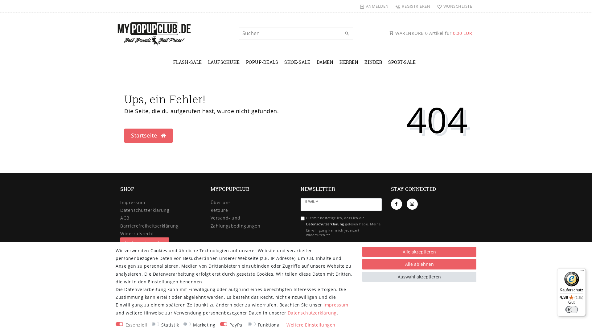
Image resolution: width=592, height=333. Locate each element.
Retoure (219, 210)
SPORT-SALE (402, 62)
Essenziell (136, 325)
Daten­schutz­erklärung (144, 210)
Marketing (204, 325)
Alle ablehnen (419, 264)
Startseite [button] (145, 135)
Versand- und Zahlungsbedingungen (236, 221)
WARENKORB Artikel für (433, 33)
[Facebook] (396, 204)
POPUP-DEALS (262, 62)
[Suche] (347, 33)
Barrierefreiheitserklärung (149, 226)
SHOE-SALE (297, 62)
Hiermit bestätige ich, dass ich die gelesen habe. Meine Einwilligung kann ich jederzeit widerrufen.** (343, 226)
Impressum (132, 202)
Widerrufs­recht (137, 233)
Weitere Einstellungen (310, 325)
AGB (125, 218)
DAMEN (325, 62)
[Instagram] (412, 204)
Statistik (170, 325)
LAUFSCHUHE (224, 62)
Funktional (269, 325)
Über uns (221, 202)
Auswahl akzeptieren (419, 277)
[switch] (571, 309)
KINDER (373, 62)
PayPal (236, 325)
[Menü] (582, 272)
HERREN (348, 62)
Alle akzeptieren (419, 252)
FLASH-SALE (187, 62)
